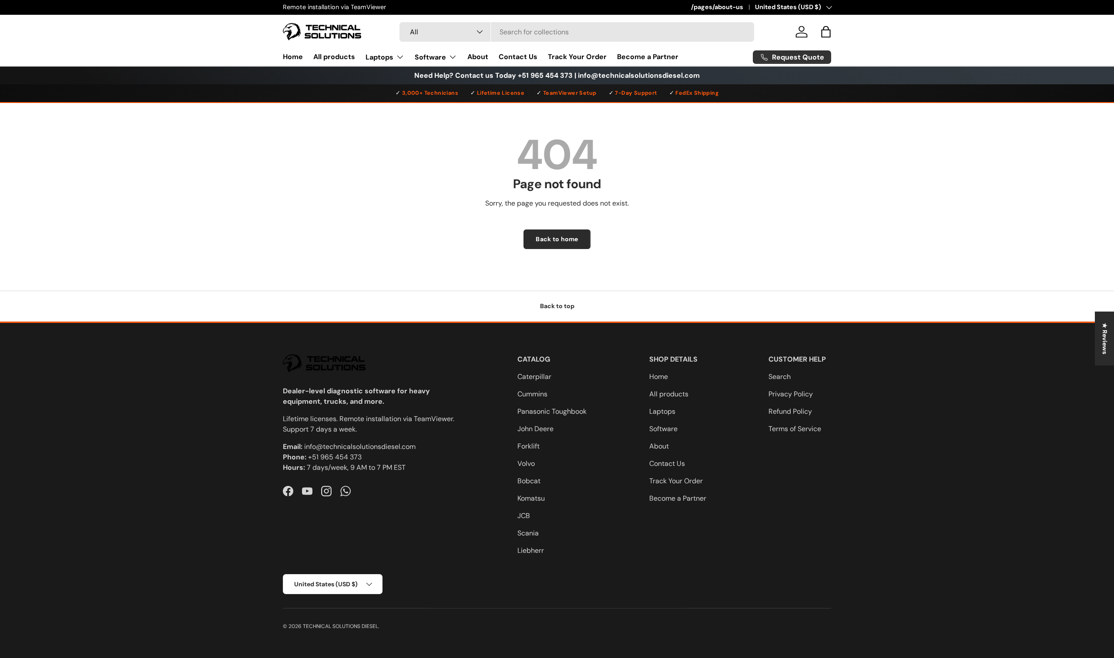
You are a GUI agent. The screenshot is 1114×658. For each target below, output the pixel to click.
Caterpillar (534, 376)
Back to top (557, 306)
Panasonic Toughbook (552, 411)
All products (334, 56)
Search (779, 376)
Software (430, 56)
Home (293, 56)
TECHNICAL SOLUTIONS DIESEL (340, 626)
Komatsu (531, 498)
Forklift (528, 446)
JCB (523, 515)
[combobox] (576, 32)
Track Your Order (577, 56)
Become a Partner (647, 56)
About (477, 56)
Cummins (532, 394)
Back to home (557, 239)
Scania (528, 533)
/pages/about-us (717, 7)
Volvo (526, 463)
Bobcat (528, 480)
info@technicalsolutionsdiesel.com (360, 446)
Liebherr (530, 550)
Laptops (379, 56)
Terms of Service (794, 428)
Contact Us (518, 56)
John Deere (535, 428)
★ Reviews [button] (1105, 338)
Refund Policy (790, 411)
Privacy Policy (790, 394)
